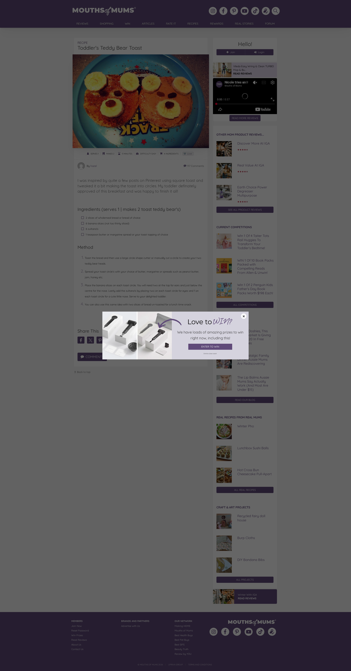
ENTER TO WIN (210, 346)
